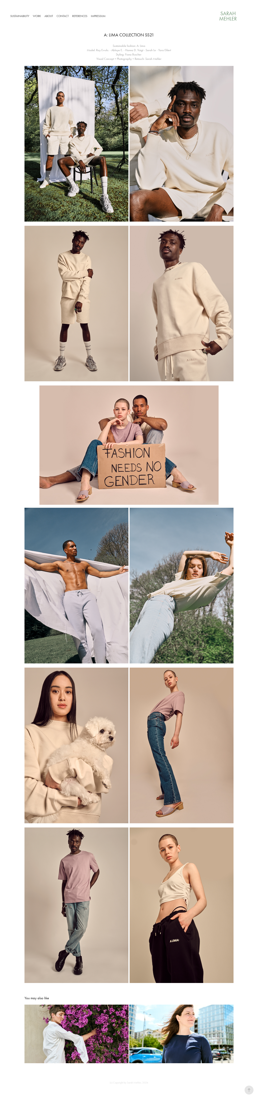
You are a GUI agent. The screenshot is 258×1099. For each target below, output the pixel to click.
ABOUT (48, 16)
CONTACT (63, 16)
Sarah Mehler (228, 16)
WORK (37, 16)
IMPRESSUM (98, 16)
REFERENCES (79, 16)
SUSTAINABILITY (19, 16)
